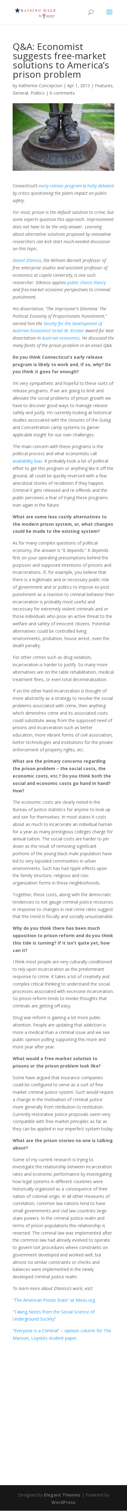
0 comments (62, 93)
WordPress (63, 1502)
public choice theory (86, 282)
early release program (60, 186)
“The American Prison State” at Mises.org (54, 1300)
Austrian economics (61, 338)
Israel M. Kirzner (68, 330)
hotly (92, 186)
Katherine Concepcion (40, 85)
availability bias (27, 461)
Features (104, 85)
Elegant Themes (62, 1495)
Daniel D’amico (27, 260)
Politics (38, 93)
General (20, 93)
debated (106, 186)
